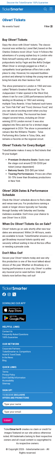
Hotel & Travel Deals (11, 354)
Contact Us (7, 331)
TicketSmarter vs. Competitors (16, 351)
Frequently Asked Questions (15, 334)
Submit (7, 420)
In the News (7, 357)
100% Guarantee (10, 337)
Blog (4, 360)
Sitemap (6, 383)
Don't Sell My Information (14, 377)
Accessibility (8, 380)
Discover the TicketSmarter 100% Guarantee (27, 2)
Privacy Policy (8, 375)
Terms (5, 372)
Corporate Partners (11, 348)
